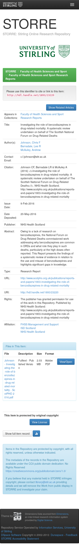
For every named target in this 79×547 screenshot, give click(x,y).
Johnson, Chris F (30, 142)
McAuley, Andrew (31, 150)
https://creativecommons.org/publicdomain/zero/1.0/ (36, 471)
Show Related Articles (61, 107)
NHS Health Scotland (33, 331)
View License (39, 422)
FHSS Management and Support (40, 324)
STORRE (11, 71)
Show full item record (17, 433)
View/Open (66, 361)
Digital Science (44, 520)
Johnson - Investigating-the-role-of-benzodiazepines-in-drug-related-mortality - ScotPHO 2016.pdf (9, 379)
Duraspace (57, 535)
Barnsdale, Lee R (31, 146)
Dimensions (62, 513)
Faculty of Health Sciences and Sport (43, 71)
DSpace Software (11, 535)
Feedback (71, 535)
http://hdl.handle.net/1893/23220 (39, 292)
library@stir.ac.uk (45, 482)
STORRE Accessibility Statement (20, 538)
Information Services (51, 527)
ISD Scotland (28, 328)
